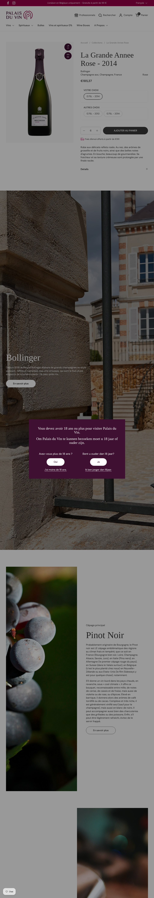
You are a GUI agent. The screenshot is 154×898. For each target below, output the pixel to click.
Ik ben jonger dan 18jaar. (98, 469)
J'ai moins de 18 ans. (56, 469)
